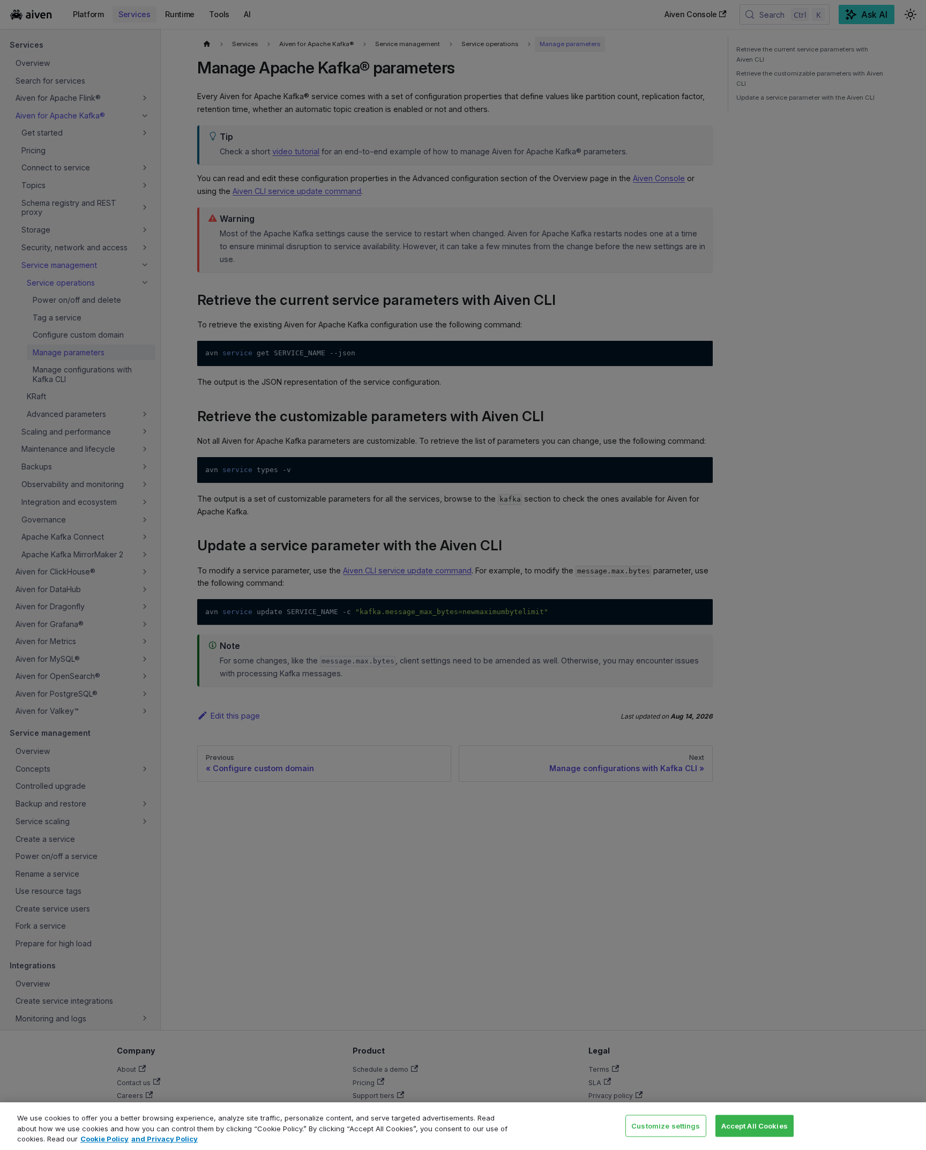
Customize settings (665, 1125)
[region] (463, 1126)
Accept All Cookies (754, 1125)
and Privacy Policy (164, 1138)
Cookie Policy (104, 1138)
